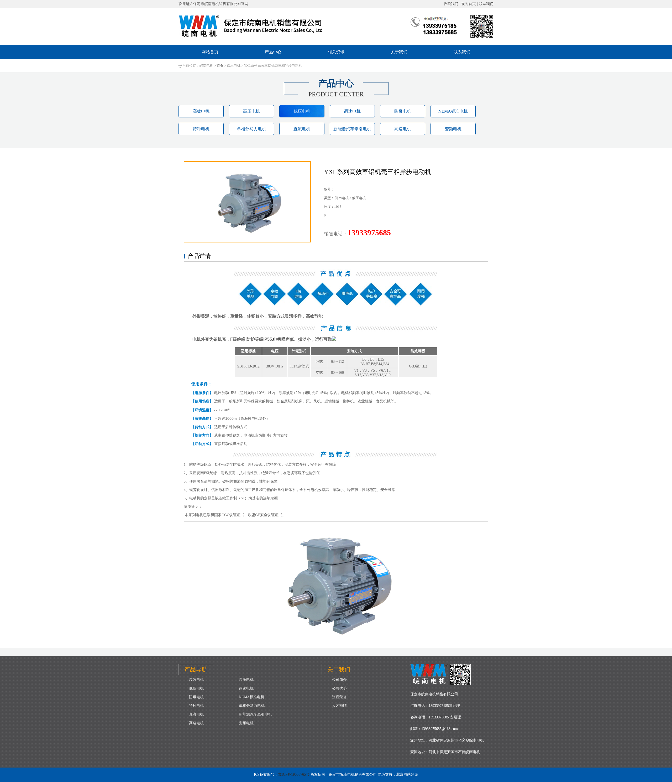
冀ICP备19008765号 (293, 774)
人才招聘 (339, 706)
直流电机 (301, 129)
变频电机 (453, 129)
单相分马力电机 (251, 129)
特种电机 (201, 129)
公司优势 (339, 688)
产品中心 (273, 52)
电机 (277, 339)
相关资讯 (336, 52)
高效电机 (201, 111)
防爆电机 (402, 111)
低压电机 (301, 111)
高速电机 (402, 129)
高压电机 (251, 111)
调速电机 (352, 111)
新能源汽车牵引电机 (352, 129)
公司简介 (339, 680)
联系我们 (462, 52)
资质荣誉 (339, 697)
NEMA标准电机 (453, 111)
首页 (220, 66)
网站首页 (210, 52)
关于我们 (399, 52)
